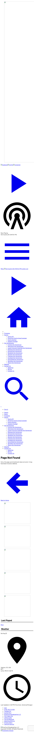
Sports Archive (12, 340)
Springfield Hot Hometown (15, 359)
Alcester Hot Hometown (15, 354)
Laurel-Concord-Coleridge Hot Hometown (20, 348)
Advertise (10, 367)
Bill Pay (10, 369)
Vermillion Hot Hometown (15, 361)
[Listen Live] (17, 183)
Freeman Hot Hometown (15, 356)
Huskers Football (12, 341)
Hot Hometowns (9, 343)
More (2, 625)
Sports (6, 335)
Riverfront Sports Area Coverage (17, 338)
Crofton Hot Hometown (14, 344)
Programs (7, 333)
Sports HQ (11, 336)
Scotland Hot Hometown (15, 358)
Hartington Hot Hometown (15, 346)
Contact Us (7, 366)
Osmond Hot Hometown (15, 351)
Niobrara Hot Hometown (15, 349)
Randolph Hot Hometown (15, 353)
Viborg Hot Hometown (14, 363)
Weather (6, 364)
